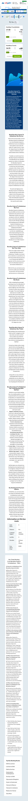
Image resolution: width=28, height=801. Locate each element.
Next (23, 16)
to (10, 763)
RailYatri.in (9, 624)
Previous (2, 16)
